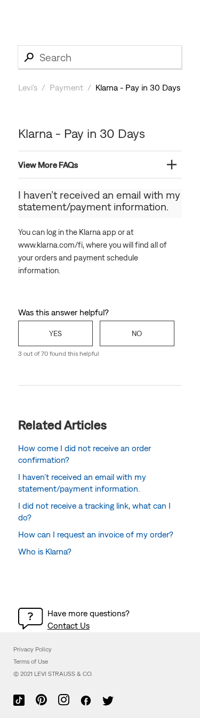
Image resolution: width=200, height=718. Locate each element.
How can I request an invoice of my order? (95, 534)
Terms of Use (30, 661)
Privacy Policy (32, 649)
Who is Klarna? (44, 551)
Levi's (27, 87)
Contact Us (68, 625)
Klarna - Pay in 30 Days (137, 87)
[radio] (55, 333)
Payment (66, 87)
